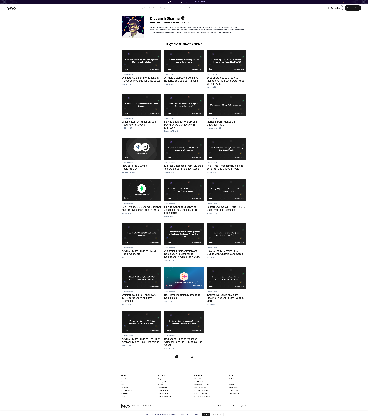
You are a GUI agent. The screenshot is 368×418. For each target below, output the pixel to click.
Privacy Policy (233, 387)
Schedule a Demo (353, 8)
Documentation (162, 387)
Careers (231, 382)
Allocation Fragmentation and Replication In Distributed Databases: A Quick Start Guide (182, 253)
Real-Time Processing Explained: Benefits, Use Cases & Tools (225, 167)
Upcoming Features (127, 390)
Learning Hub (162, 382)
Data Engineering (163, 390)
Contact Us (232, 379)
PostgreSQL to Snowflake (202, 396)
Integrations (124, 387)
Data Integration (163, 393)
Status (123, 396)
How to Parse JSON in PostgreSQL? (134, 167)
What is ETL (197, 379)
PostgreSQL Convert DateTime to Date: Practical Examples (226, 208)
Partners (231, 384)
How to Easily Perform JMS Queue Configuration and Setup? (225, 252)
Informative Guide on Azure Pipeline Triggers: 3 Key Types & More (225, 297)
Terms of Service (234, 390)
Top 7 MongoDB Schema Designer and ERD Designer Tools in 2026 (141, 208)
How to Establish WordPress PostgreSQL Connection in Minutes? (180, 124)
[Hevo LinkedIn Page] (242, 406)
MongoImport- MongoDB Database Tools (221, 123)
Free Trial (124, 382)
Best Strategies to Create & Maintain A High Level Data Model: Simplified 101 (226, 80)
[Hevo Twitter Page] (245, 406)
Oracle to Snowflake (200, 393)
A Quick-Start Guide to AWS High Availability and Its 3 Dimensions (141, 340)
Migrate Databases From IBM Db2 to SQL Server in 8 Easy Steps (183, 167)
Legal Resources (234, 393)
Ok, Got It (206, 414)
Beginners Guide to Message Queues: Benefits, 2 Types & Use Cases (183, 341)
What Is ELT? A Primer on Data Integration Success (139, 123)
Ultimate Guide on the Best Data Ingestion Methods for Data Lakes (141, 79)
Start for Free (336, 8)
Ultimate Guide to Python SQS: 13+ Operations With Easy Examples (139, 297)
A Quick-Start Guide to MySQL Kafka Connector (139, 252)
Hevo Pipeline (125, 379)
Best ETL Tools (199, 382)
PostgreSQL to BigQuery (201, 390)
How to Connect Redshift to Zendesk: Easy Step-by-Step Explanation (180, 209)
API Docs (160, 384)
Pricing (123, 384)
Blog (159, 379)
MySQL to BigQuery (200, 387)
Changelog (124, 393)
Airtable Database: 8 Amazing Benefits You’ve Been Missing (181, 79)
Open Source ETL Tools (201, 384)
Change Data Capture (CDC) (166, 396)
